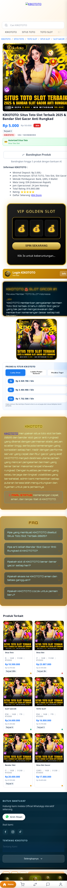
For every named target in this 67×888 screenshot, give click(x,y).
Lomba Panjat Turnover (36, 373)
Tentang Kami (10, 846)
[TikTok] (20, 832)
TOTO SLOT (46, 32)
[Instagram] (13, 832)
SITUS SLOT (45, 39)
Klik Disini (36, 195)
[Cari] (6, 25)
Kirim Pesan (16, 817)
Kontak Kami (9, 852)
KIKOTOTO (11, 32)
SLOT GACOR (58, 39)
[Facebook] (5, 832)
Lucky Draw (15, 373)
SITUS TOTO (28, 32)
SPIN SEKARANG (36, 246)
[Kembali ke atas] (60, 866)
